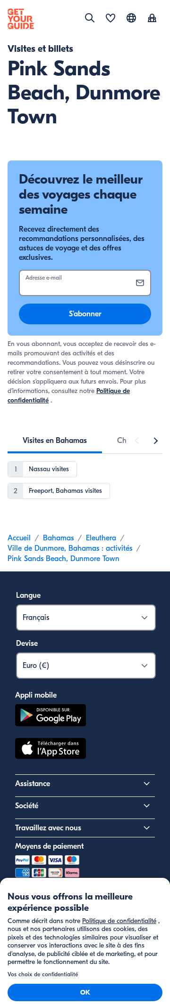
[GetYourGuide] (21, 19)
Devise (27, 643)
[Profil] (152, 19)
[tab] (55, 440)
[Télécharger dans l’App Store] (50, 750)
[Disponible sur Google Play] (50, 716)
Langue (28, 595)
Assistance (32, 783)
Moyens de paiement (49, 846)
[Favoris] (110, 19)
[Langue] (131, 17)
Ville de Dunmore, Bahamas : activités (70, 548)
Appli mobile (36, 695)
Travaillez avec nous (48, 828)
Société (26, 806)
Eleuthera (101, 538)
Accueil (19, 538)
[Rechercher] (89, 17)
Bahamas (58, 538)
